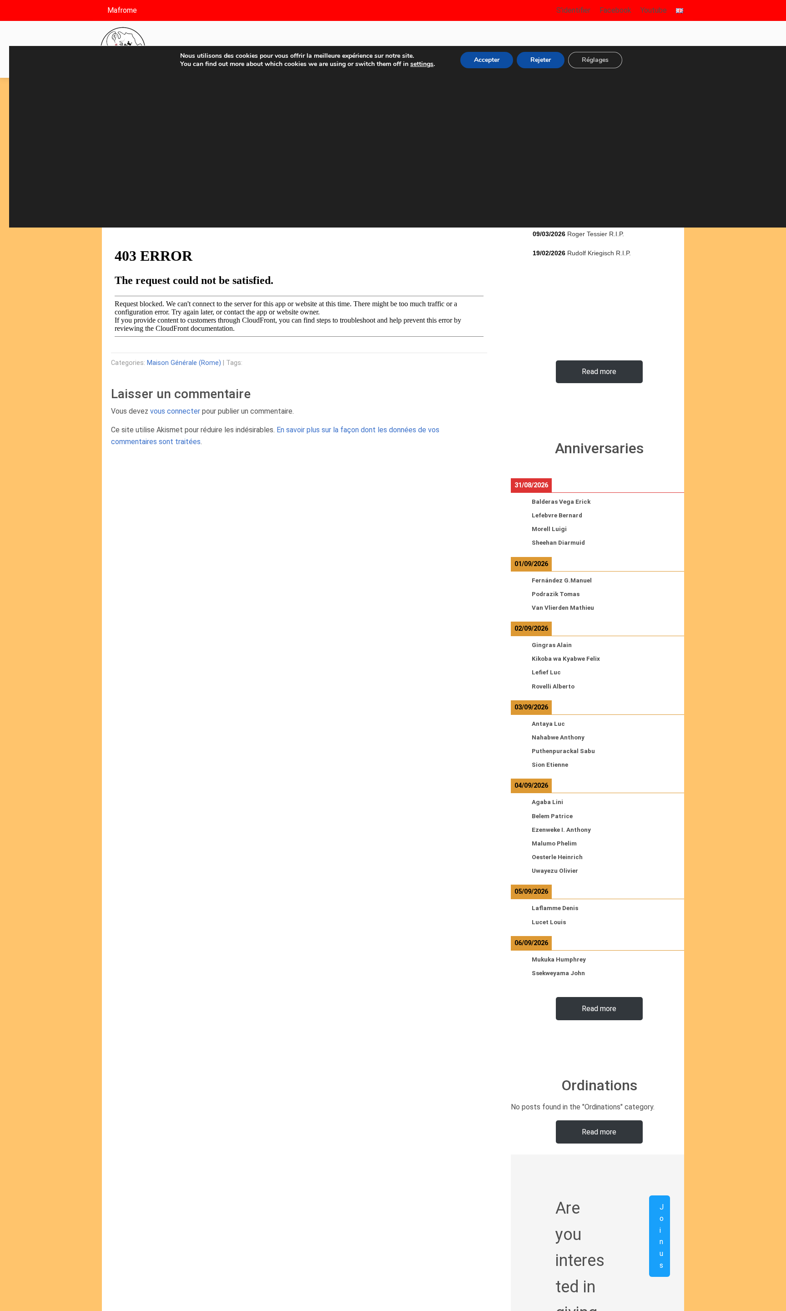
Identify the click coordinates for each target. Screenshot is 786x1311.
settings (421, 64)
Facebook (615, 10)
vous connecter (175, 411)
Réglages (595, 60)
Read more (599, 371)
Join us (662, 1236)
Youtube (653, 10)
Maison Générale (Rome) (184, 363)
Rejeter (540, 60)
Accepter (486, 60)
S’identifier (573, 10)
